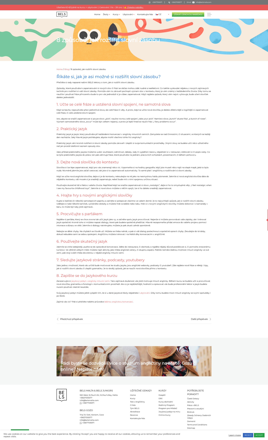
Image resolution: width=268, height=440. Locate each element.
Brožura (190, 412)
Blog (66, 69)
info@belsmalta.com (89, 400)
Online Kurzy (164, 415)
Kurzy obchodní (166, 402)
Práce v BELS (193, 405)
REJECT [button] (248, 435)
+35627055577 (86, 398)
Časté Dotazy (193, 399)
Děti (160, 398)
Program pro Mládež (168, 408)
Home (97, 14)
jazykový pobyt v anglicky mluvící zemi (90, 281)
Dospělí (162, 395)
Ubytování (128, 14)
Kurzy (115, 14)
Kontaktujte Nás (145, 14)
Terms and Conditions (197, 425)
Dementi (191, 421)
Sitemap (191, 428)
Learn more (235, 435)
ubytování (145, 293)
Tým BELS (134, 408)
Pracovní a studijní (195, 409)
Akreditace (135, 412)
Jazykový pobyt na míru (169, 412)
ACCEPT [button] (259, 435)
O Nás (133, 405)
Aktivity (190, 402)
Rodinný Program (167, 405)
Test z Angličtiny (137, 402)
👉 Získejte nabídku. (133, 7)
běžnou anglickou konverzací (118, 301)
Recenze (134, 415)
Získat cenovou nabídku (188, 14)
